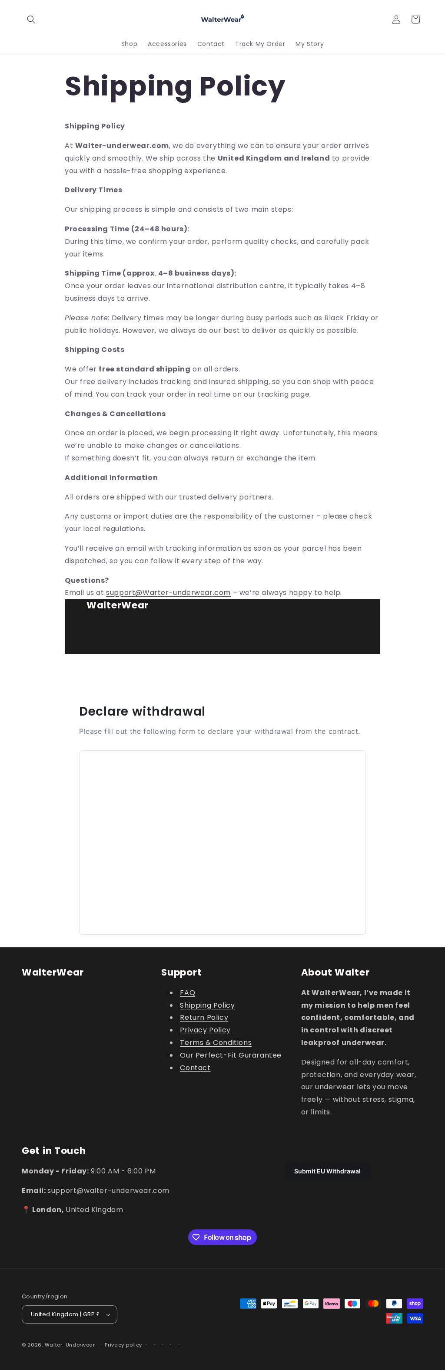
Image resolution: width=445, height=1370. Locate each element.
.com (222, 593)
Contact (195, 1068)
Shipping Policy (207, 1005)
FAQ (187, 993)
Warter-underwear (178, 593)
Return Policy (204, 1017)
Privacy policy (123, 1344)
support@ (124, 593)
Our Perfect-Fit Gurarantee (231, 1055)
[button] (31, 19)
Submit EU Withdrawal (327, 1171)
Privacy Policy (205, 1030)
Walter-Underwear (70, 1344)
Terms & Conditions (216, 1043)
